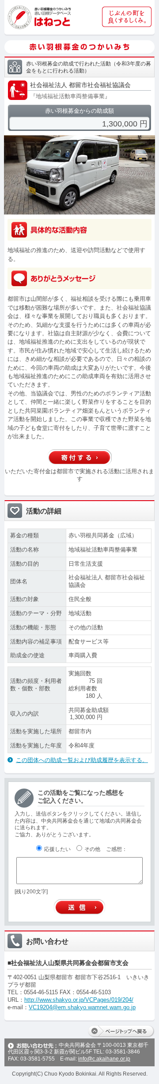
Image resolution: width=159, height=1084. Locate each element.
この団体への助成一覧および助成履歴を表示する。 (82, 760)
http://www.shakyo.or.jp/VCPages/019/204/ (78, 999)
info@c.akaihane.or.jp (104, 1059)
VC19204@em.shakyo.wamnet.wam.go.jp (82, 1007)
